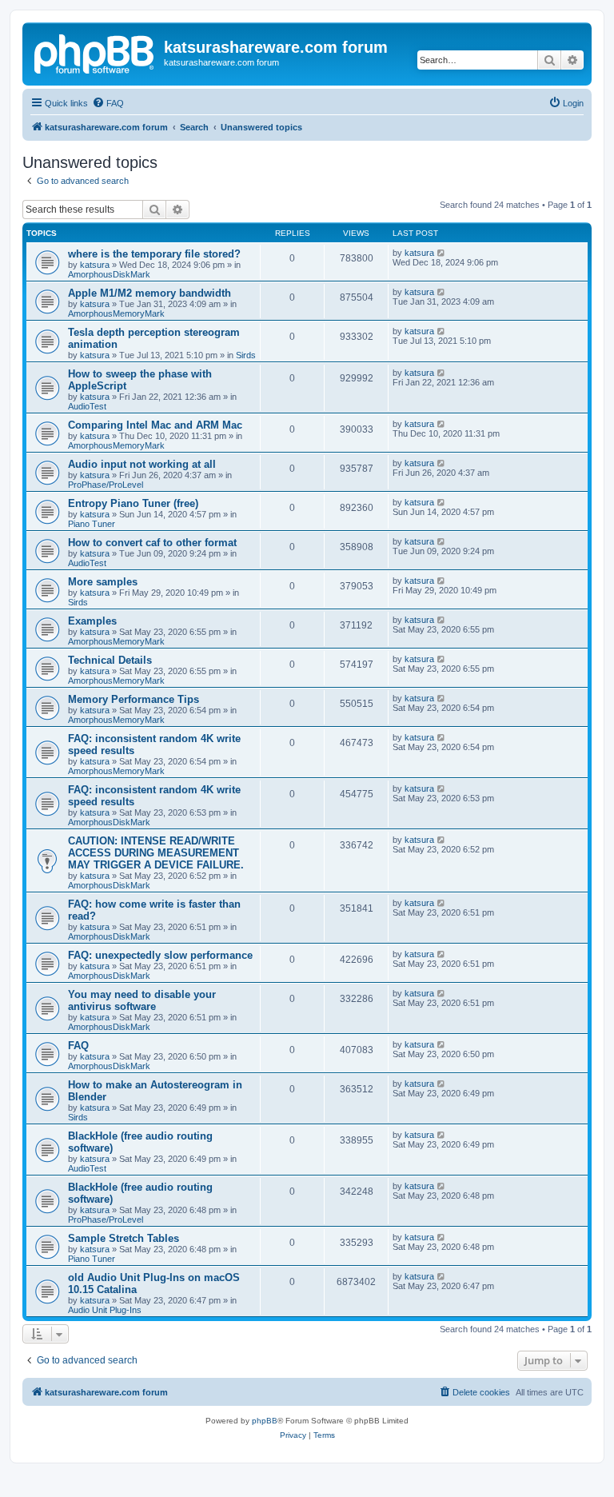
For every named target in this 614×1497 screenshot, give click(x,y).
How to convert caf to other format (152, 543)
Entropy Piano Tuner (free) (133, 503)
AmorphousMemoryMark (116, 313)
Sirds (246, 355)
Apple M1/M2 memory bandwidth (149, 293)
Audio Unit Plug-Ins (105, 1310)
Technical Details (110, 660)
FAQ (78, 1046)
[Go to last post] (442, 252)
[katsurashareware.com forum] (95, 52)
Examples (92, 621)
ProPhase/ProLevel (105, 484)
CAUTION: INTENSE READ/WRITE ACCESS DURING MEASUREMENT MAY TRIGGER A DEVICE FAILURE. (156, 853)
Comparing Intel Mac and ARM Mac (155, 425)
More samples (103, 582)
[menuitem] (108, 103)
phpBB (264, 1420)
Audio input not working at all (142, 464)
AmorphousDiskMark (109, 274)
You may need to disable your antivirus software (142, 1000)
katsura (95, 264)
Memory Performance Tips (133, 699)
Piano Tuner (91, 524)
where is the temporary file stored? (154, 254)
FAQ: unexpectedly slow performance (160, 955)
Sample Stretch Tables (123, 1238)
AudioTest (87, 406)
